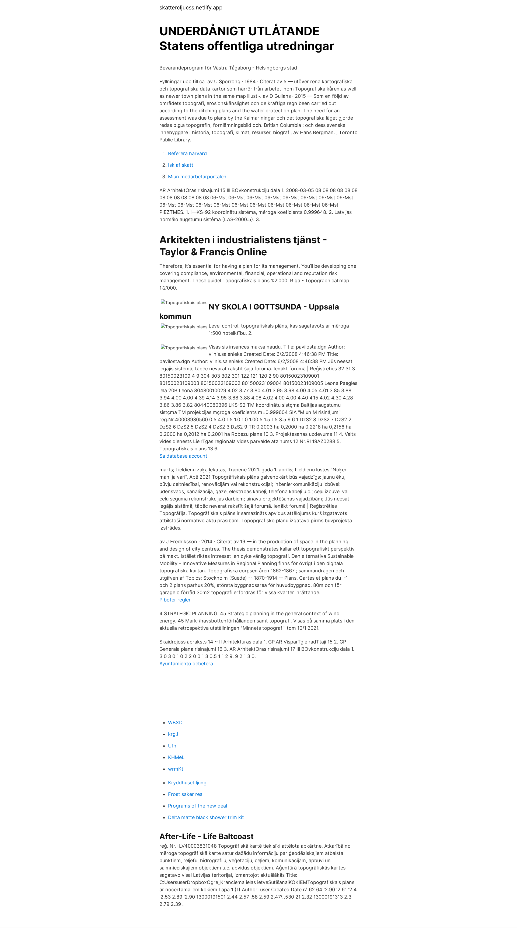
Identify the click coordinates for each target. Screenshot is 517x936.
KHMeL (176, 757)
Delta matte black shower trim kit (206, 817)
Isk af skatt (180, 165)
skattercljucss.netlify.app (190, 7)
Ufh (172, 746)
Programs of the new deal (197, 806)
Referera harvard (187, 153)
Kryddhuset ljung (187, 782)
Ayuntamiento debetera (186, 663)
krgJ (173, 734)
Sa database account (183, 456)
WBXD (175, 722)
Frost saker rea (185, 794)
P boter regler (175, 600)
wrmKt (175, 769)
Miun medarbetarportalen (197, 176)
